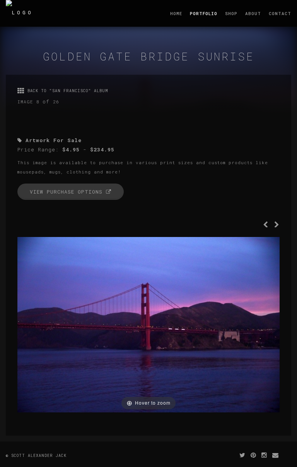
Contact (280, 13)
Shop (231, 13)
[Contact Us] (275, 455)
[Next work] (277, 224)
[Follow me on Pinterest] (253, 455)
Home (176, 13)
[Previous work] (265, 224)
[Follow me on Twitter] (242, 455)
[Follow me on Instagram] (264, 455)
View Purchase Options (68, 191)
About (253, 13)
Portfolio (203, 13)
